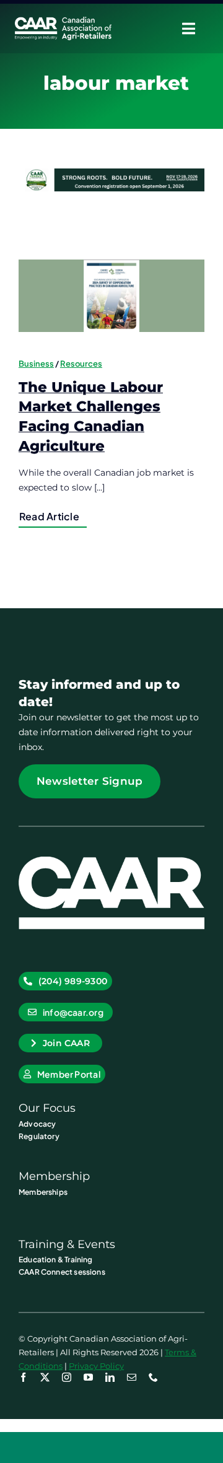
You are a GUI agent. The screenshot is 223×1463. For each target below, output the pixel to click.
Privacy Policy (96, 1366)
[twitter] (45, 1377)
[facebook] (23, 1377)
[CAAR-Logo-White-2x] (63, 21)
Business (36, 364)
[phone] (153, 1377)
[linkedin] (110, 1377)
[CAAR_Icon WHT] (111, 861)
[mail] (131, 1377)
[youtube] (88, 1377)
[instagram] (66, 1377)
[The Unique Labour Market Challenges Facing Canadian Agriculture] (111, 296)
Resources (81, 364)
